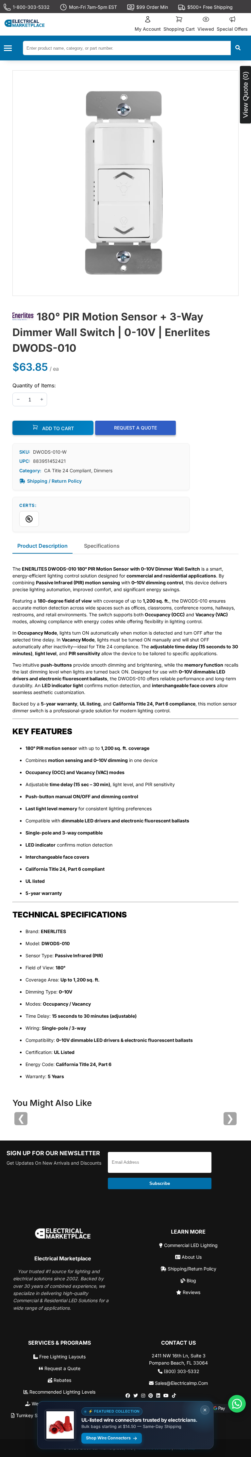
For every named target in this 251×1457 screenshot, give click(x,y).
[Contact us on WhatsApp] (237, 1404)
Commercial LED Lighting (190, 1245)
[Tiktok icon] (174, 1395)
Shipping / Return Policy (54, 481)
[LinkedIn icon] (158, 1395)
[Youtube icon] (166, 1395)
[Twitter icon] (135, 1395)
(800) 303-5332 (180, 1371)
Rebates (61, 1380)
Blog (190, 1280)
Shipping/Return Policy (191, 1268)
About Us (191, 1257)
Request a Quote (61, 1368)
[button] (148, 24)
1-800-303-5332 (31, 7)
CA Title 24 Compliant (67, 470)
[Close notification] (204, 1410)
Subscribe (159, 1183)
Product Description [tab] (42, 545)
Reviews (190, 1292)
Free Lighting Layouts (62, 1356)
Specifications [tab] (102, 545)
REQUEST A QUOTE (135, 427)
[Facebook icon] (128, 1395)
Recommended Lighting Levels (61, 1392)
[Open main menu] (10, 48)
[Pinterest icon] (150, 1395)
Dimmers (103, 470)
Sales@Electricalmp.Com (181, 1383)
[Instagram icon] (143, 1395)
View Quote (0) (245, 95)
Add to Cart (57, 428)
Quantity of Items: (34, 385)
